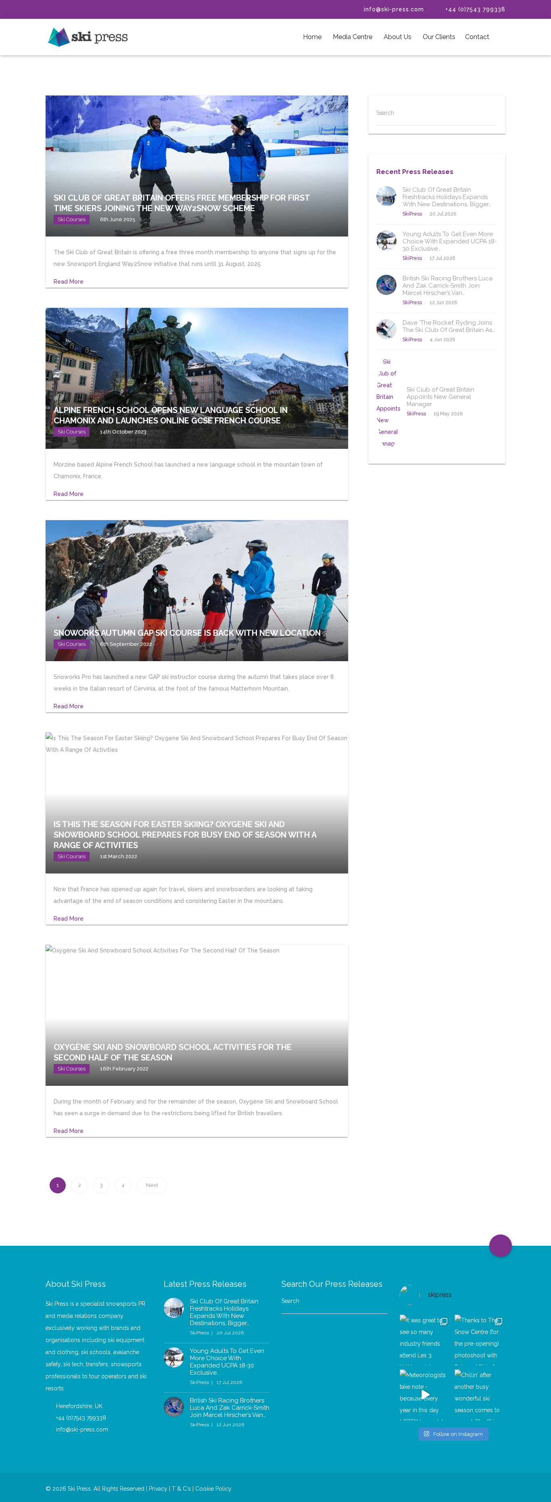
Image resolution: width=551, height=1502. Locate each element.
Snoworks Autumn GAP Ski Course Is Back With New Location (187, 633)
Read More (69, 281)
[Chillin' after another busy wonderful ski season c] (480, 1394)
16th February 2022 (124, 1069)
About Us (396, 37)
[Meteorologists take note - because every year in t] (425, 1394)
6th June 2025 (118, 219)
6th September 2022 (126, 644)
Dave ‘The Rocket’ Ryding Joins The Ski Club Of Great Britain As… (449, 326)
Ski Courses (72, 219)
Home (312, 37)
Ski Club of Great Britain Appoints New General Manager (440, 397)
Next (152, 1185)
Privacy (158, 1488)
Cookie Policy (213, 1488)
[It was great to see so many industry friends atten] (425, 1340)
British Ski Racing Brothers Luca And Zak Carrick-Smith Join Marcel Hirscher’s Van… (448, 286)
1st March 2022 (118, 856)
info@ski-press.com (387, 9)
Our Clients (438, 37)
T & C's (180, 1488)
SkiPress (412, 214)
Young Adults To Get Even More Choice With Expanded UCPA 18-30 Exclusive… (450, 241)
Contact (477, 37)
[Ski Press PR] (88, 37)
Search (385, 113)
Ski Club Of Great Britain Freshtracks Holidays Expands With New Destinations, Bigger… (447, 197)
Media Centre (351, 37)
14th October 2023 (123, 432)
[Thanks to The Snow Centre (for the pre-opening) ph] (480, 1340)
